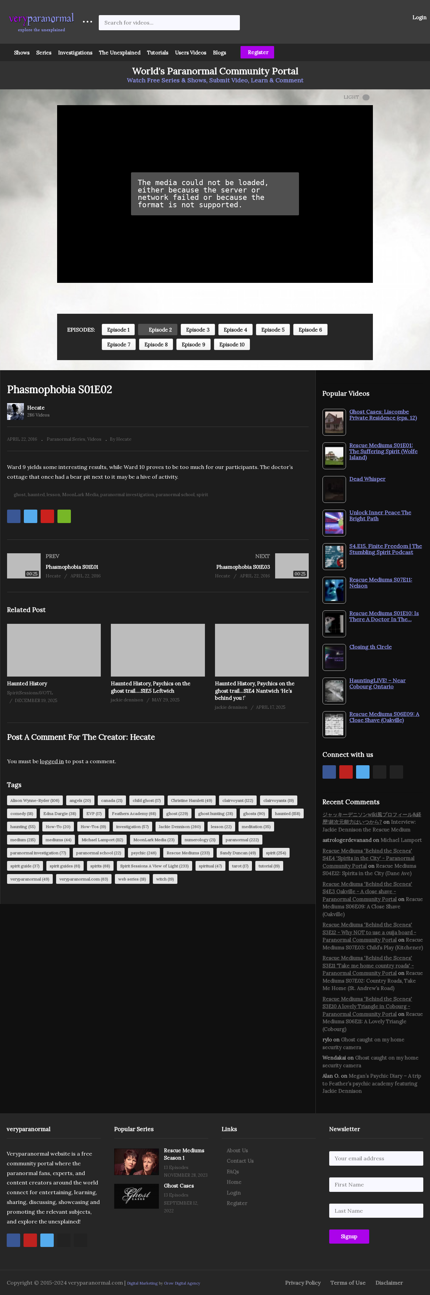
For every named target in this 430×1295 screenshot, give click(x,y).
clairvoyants (278, 800)
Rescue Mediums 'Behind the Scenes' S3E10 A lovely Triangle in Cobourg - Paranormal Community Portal (367, 1006)
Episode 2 (159, 330)
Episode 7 (118, 344)
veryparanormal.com (83, 878)
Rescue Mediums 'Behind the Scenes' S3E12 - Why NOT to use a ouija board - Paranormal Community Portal (369, 932)
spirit (202, 495)
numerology (200, 839)
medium (23, 839)
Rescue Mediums (188, 852)
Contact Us (240, 1161)
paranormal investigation (127, 495)
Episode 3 (198, 330)
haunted (36, 495)
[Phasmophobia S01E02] (54, 650)
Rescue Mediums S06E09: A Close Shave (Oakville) (372, 906)
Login (419, 17)
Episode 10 (232, 344)
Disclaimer (389, 1282)
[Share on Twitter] (30, 516)
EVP (94, 813)
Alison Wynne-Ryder (34, 800)
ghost (20, 495)
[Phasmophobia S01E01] (79, 566)
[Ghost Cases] (136, 1196)
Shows (22, 52)
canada (112, 800)
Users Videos (190, 52)
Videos (94, 439)
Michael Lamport (102, 839)
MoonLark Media (80, 495)
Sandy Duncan (238, 852)
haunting (23, 826)
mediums (59, 839)
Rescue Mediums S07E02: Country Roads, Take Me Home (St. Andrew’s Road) (372, 980)
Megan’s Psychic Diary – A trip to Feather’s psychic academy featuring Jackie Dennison (371, 1083)
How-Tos (93, 826)
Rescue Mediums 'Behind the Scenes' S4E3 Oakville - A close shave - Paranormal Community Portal (367, 891)
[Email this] (64, 516)
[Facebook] (329, 772)
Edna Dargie (59, 813)
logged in (52, 761)
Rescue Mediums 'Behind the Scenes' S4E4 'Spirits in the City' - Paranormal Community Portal (368, 858)
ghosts (254, 813)
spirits (100, 865)
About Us (237, 1150)
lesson (53, 495)
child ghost (147, 800)
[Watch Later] (82, 305)
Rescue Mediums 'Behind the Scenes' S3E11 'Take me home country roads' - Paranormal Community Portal (368, 965)
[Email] (396, 772)
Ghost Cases (179, 1185)
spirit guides (65, 865)
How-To (58, 826)
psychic (144, 852)
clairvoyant (237, 800)
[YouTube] (346, 772)
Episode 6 (310, 330)
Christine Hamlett (191, 800)
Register (257, 52)
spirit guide (25, 865)
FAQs (233, 1171)
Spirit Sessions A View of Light (154, 865)
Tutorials (157, 52)
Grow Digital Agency (182, 1283)
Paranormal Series (66, 439)
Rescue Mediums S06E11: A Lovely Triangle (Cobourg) (372, 1021)
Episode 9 (193, 344)
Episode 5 (273, 330)
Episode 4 (235, 330)
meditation (256, 826)
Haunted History (27, 683)
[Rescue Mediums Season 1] (136, 1162)
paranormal (242, 839)
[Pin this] (47, 516)
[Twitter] (363, 772)
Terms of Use (348, 1282)
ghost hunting (215, 813)
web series (132, 878)
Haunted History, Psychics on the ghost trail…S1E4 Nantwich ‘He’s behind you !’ (255, 690)
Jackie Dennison (180, 826)
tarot (240, 865)
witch (165, 878)
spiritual (210, 865)
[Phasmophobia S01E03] (237, 566)
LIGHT (351, 97)
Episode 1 (118, 330)
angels (80, 800)
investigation (132, 826)
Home (234, 1182)
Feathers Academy (134, 813)
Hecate (36, 407)
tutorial (269, 865)
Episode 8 (156, 344)
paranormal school (175, 495)
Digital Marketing (142, 1283)
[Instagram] (379, 772)
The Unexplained (119, 52)
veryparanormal (29, 878)
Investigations (75, 52)
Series (43, 52)
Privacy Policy (302, 1282)
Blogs (219, 52)
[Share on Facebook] (13, 516)
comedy (21, 813)
